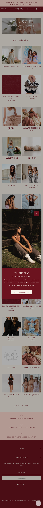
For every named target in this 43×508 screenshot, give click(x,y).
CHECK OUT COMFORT (21, 292)
